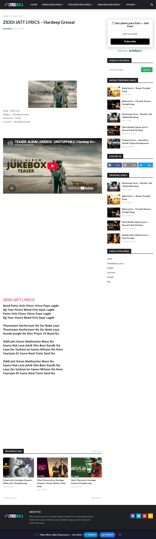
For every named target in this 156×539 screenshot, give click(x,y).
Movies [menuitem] (130, 4)
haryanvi (111, 272)
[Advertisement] (52, 55)
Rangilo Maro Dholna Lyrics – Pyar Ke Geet (136, 236)
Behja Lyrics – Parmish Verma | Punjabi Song (136, 102)
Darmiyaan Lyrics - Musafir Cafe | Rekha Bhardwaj (137, 115)
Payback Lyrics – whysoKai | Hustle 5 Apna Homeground (135, 141)
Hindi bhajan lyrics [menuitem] (109, 4)
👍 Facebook (107, 535)
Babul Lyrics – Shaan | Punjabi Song (136, 89)
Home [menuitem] (34, 4)
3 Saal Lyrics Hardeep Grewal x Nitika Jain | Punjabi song (17, 481)
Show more (97, 451)
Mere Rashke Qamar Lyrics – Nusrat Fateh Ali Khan (135, 128)
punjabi (110, 277)
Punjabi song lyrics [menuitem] (79, 4)
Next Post (96, 498)
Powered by (123, 51)
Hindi (109, 259)
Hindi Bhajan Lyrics (115, 263)
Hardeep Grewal (16, 16)
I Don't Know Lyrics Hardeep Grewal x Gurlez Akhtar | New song (51, 483)
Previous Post (11, 498)
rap (109, 281)
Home (5, 16)
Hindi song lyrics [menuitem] (52, 4)
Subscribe (130, 41)
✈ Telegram (91, 535)
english (110, 268)
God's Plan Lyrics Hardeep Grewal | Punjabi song (83, 481)
